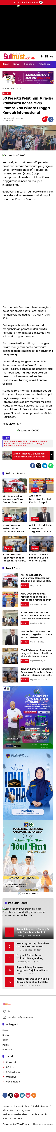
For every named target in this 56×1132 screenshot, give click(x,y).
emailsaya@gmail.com (20, 1017)
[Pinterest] (16, 1095)
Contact (17, 1118)
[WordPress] (22, 1095)
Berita (5, 1035)
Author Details (39, 1114)
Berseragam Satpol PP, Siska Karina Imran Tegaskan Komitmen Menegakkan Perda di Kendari (33, 945)
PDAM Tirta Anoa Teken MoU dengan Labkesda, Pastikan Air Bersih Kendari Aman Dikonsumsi (13, 557)
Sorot (5, 1040)
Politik (5, 1044)
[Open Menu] (46, 56)
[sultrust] (19, 55)
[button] (41, 56)
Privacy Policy (21, 1106)
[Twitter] (38, 465)
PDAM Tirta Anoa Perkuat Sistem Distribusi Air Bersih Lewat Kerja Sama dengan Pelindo (13, 528)
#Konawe (11, 1076)
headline (7, 1049)
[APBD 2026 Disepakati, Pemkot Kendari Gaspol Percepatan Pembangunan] (41, 485)
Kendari (6, 93)
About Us (7, 1110)
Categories (23, 1110)
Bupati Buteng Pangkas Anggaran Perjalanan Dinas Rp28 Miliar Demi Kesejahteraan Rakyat (32, 969)
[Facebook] (32, 465)
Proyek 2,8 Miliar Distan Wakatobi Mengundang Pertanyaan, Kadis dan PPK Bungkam (31, 957)
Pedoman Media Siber (14, 1114)
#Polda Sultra (13, 1072)
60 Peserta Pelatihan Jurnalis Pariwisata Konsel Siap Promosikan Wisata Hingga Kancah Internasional (25, 443)
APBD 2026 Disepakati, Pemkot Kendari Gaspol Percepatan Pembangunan (40, 499)
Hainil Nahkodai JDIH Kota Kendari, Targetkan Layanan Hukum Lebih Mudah (40, 528)
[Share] (51, 119)
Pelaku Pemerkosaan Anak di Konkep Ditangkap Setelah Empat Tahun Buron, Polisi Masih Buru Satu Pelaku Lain (32, 980)
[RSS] (33, 1095)
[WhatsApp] (51, 465)
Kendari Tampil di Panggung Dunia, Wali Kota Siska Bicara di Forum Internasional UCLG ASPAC (40, 557)
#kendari (11, 1062)
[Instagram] (28, 1095)
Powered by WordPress (15, 1124)
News (5, 1030)
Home (5, 1106)
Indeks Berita (40, 1106)
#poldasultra (13, 1081)
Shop (5, 1118)
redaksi (6, 118)
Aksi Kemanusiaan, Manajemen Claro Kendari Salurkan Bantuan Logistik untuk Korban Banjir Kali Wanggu (13, 499)
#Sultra (10, 1067)
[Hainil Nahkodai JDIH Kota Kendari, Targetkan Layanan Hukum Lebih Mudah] (41, 514)
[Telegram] (44, 465)
